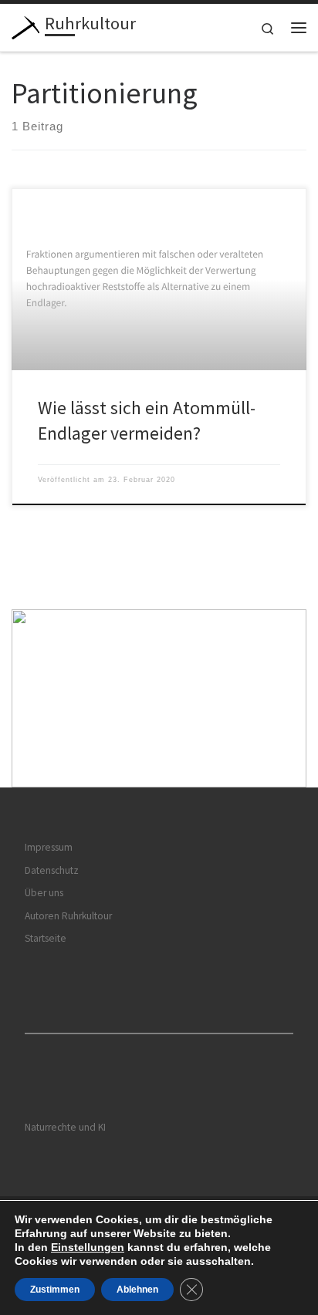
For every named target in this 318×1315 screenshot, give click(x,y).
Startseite (45, 938)
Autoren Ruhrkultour (68, 915)
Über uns (44, 892)
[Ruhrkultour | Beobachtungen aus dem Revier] (25, 25)
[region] (159, 698)
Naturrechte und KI (65, 1127)
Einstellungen (87, 1247)
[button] (159, 698)
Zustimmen (55, 1289)
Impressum (49, 847)
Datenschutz (52, 870)
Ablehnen (137, 1289)
